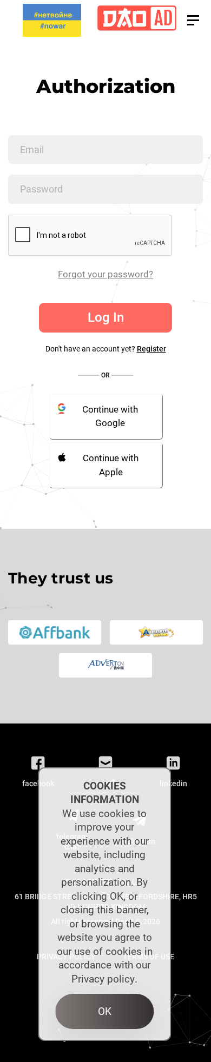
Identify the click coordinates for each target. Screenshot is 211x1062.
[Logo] (136, 20)
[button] (193, 20)
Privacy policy (103, 979)
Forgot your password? (105, 274)
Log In (106, 317)
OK (104, 1011)
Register (151, 348)
